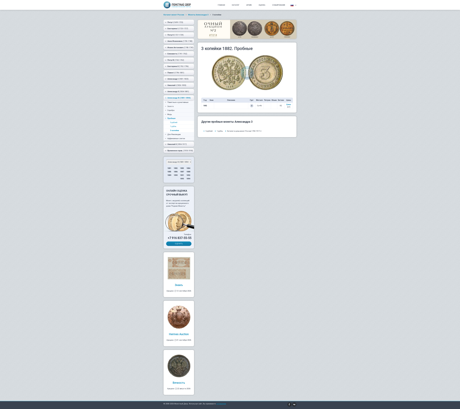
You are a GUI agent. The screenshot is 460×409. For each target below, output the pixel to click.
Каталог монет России (174, 15)
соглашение (221, 404)
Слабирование (278, 5)
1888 (188, 172)
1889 (169, 175)
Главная (221, 5)
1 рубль (173, 126)
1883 (182, 168)
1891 (182, 175)
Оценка (262, 5)
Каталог (235, 5)
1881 (169, 168)
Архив (249, 5)
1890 (176, 175)
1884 (188, 168)
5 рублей (173, 122)
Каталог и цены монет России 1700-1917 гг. (244, 131)
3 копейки (174, 130)
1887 (182, 172)
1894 (188, 179)
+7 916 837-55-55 (179, 238)
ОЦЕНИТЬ (179, 244)
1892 (188, 175)
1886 (176, 172)
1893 (182, 179)
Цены (288, 104)
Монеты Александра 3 (198, 15)
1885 (169, 172)
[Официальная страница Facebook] (289, 404)
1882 (176, 168)
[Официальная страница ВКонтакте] (294, 404)
